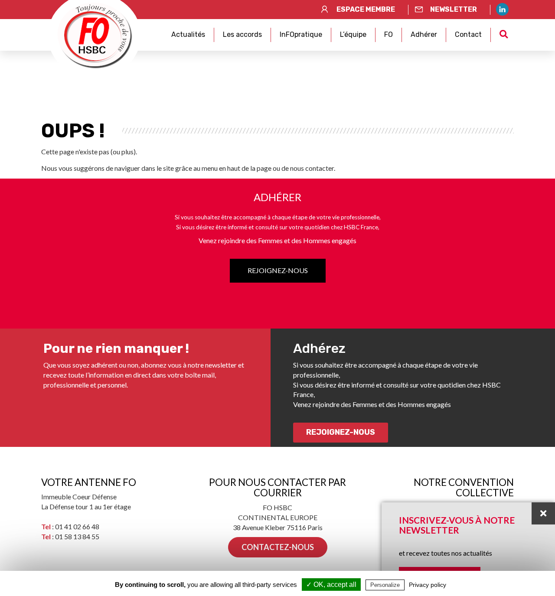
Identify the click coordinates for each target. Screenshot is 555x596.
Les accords (242, 34)
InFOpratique (301, 34)
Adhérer (424, 34)
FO (388, 34)
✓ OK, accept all (331, 584)
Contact (468, 34)
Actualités (188, 34)
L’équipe (353, 34)
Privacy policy (427, 584)
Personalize (385, 585)
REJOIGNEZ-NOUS (278, 270)
